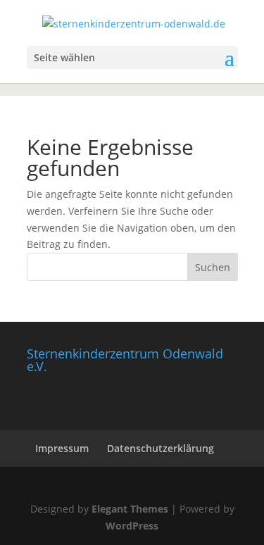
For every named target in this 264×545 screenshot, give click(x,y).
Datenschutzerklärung (160, 448)
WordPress (132, 525)
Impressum (62, 448)
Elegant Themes (130, 508)
